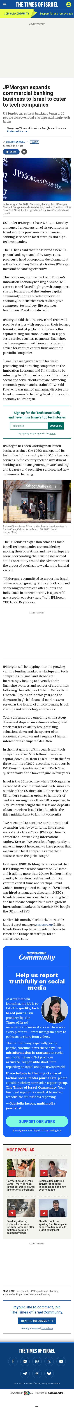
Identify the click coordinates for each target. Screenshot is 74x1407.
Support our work (37, 1121)
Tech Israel (22, 1291)
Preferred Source (17, 131)
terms (53, 433)
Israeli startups (30, 1294)
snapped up (44, 924)
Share (13, 152)
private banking (12, 1294)
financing (45, 1294)
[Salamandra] (55, 1393)
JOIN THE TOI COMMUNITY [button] (37, 1320)
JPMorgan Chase (39, 1291)
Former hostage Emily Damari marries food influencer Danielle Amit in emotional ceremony (20, 1185)
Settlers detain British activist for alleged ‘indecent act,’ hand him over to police (52, 1185)
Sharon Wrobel (15, 142)
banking (54, 1291)
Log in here (47, 1328)
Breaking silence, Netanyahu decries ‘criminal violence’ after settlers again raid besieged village (20, 1227)
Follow (34, 142)
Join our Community (16, 13)
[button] (68, 4)
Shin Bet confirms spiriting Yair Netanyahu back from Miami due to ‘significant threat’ (53, 1225)
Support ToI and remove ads (56, 13)
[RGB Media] (29, 1393)
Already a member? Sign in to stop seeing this (37, 1130)
